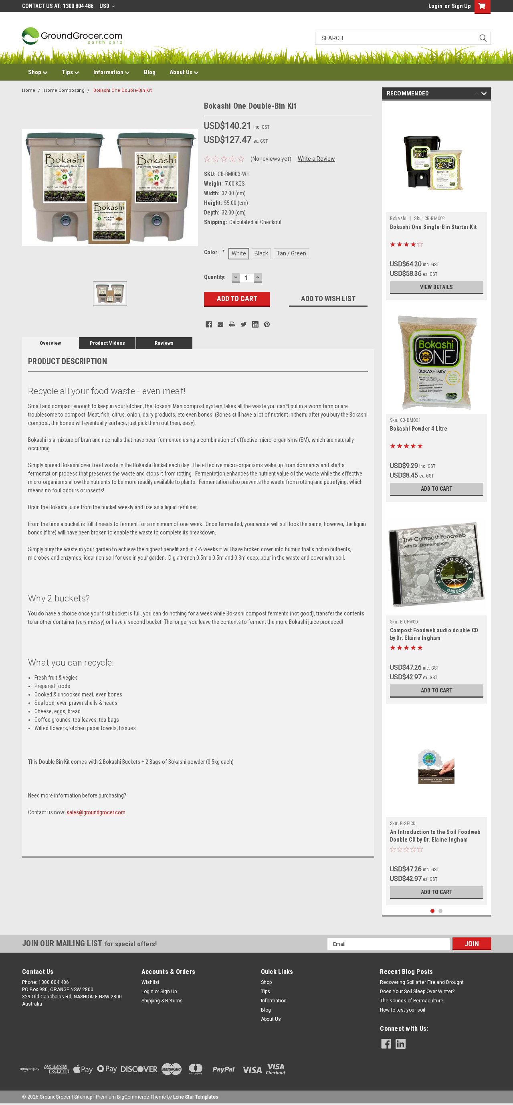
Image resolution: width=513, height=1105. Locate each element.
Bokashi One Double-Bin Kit (122, 90)
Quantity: (215, 277)
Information (109, 72)
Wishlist (150, 982)
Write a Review (316, 159)
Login (435, 6)
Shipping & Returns (162, 1001)
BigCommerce (133, 1097)
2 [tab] (440, 911)
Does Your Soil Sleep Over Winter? (417, 991)
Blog (150, 72)
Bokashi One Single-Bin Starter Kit (433, 227)
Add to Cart (436, 489)
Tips (68, 72)
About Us (182, 72)
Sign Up (461, 6)
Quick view (436, 206)
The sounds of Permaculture (411, 1001)
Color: (214, 252)
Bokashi (398, 218)
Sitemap (83, 1097)
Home (28, 90)
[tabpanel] (436, 202)
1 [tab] (432, 911)
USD (105, 6)
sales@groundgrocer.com (96, 812)
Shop (35, 72)
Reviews (164, 343)
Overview (50, 343)
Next (484, 95)
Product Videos (107, 343)
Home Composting (64, 90)
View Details (436, 287)
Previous (477, 95)
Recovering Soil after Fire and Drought (422, 982)
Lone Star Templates (195, 1097)
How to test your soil (402, 1010)
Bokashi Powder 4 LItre (419, 428)
